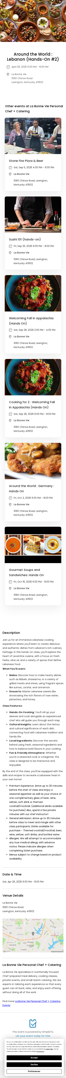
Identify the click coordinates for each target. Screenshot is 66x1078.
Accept (34, 1058)
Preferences (34, 1071)
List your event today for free (33, 1036)
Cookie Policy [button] (49, 1049)
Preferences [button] (40, 1051)
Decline (34, 1064)
